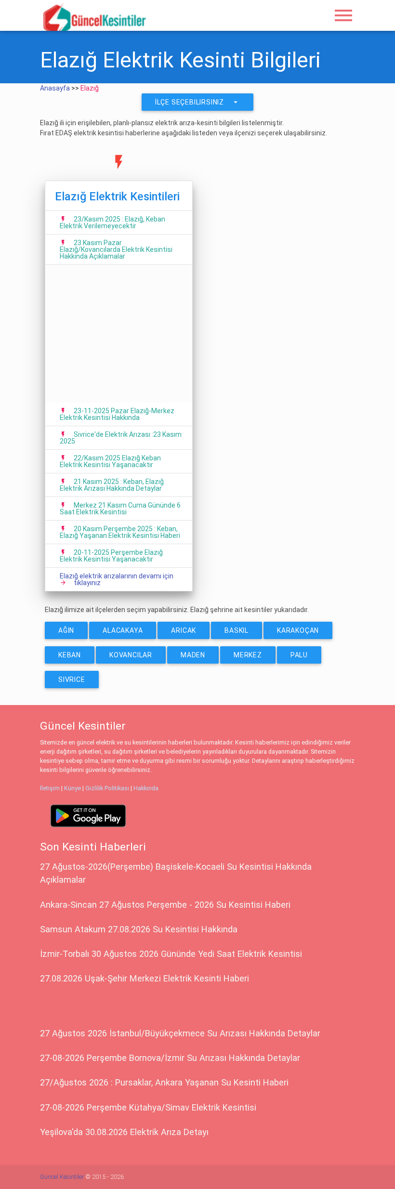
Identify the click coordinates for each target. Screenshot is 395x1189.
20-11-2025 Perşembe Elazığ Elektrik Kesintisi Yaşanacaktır (111, 556)
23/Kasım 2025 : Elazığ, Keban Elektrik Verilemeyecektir (112, 222)
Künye (72, 788)
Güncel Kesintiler (62, 1176)
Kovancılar (130, 655)
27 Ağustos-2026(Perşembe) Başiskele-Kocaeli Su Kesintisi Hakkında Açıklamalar (176, 873)
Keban (69, 655)
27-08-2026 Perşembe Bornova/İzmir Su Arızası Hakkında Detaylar (170, 1058)
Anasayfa (55, 88)
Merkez (248, 655)
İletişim (50, 788)
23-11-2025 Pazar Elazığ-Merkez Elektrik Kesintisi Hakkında (117, 414)
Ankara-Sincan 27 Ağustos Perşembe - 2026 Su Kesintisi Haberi (165, 905)
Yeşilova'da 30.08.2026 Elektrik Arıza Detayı (124, 1132)
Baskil (236, 630)
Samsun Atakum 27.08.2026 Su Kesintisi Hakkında (138, 929)
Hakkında (145, 788)
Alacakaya (123, 630)
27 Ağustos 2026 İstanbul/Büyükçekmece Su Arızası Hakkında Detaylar (180, 1033)
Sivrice (71, 679)
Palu (299, 655)
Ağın (66, 630)
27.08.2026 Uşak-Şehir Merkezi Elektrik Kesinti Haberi (144, 978)
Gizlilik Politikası (107, 788)
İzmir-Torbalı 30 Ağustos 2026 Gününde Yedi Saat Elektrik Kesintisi (171, 954)
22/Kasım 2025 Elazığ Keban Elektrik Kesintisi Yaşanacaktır (110, 461)
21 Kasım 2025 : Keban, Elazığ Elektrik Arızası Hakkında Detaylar (112, 485)
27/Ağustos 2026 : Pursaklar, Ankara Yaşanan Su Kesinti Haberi (164, 1082)
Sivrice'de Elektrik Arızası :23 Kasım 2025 (121, 438)
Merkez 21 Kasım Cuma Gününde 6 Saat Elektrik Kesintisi (120, 508)
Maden (193, 655)
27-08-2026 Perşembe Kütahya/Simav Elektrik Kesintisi (148, 1107)
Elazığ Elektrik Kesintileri (117, 196)
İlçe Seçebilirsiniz (197, 102)
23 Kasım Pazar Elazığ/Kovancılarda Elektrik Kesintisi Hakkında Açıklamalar (116, 249)
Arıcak (183, 630)
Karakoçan (298, 630)
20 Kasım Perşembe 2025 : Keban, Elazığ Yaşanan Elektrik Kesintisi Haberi (120, 532)
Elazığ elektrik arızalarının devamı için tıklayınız (116, 579)
